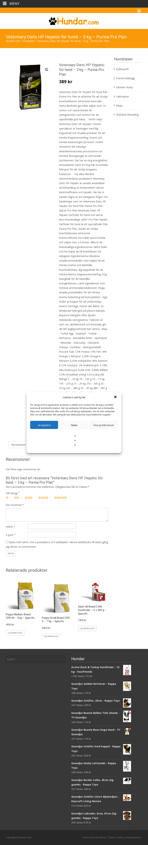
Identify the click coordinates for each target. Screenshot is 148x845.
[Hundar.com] (74, 20)
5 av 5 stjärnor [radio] (61, 497)
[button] (116, 397)
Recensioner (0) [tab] (20, 444)
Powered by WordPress (94, 837)
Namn (10, 526)
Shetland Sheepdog (127, 114)
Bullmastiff (122, 69)
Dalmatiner (122, 96)
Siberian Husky (124, 87)
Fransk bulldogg (125, 78)
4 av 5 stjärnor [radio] (44, 497)
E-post (11, 535)
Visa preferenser (103, 425)
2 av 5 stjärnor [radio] (18, 497)
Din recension (15, 505)
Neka (74, 425)
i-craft (119, 837)
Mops (119, 105)
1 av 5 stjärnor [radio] (8, 497)
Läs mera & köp (15, 633)
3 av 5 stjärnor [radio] (30, 497)
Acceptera (44, 425)
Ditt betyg (12, 493)
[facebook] (139, 11)
